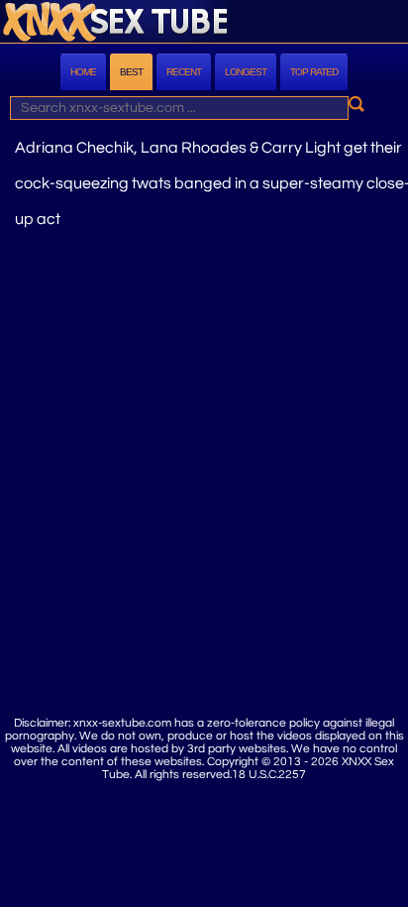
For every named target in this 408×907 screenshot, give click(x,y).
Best (131, 71)
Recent (183, 71)
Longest (245, 71)
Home (83, 71)
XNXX (204, 24)
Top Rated (314, 71)
